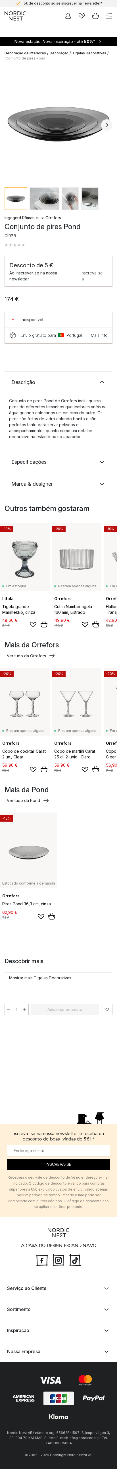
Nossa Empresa (23, 1351)
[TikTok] (75, 1259)
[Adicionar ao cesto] (44, 624)
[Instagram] (58, 1259)
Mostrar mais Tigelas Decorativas (40, 977)
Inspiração (18, 1330)
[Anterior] (10, 125)
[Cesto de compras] (95, 16)
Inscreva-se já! (92, 275)
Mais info (99, 335)
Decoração (59, 53)
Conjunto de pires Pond (25, 58)
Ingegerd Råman (20, 217)
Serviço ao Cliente (27, 1288)
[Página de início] (15, 15)
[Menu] (109, 16)
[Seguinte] (106, 125)
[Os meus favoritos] (82, 16)
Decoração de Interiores (25, 53)
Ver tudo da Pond (23, 800)
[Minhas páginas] (68, 16)
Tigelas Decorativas (89, 53)
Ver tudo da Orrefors (26, 655)
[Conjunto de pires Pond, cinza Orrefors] (58, 124)
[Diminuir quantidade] (8, 1009)
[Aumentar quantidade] (25, 1009)
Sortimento (19, 1309)
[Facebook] (42, 1259)
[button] (15, 245)
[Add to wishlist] (33, 624)
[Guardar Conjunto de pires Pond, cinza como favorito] (106, 1009)
